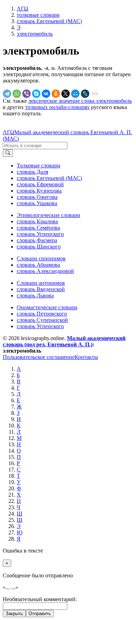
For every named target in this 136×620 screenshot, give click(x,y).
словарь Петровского (42, 314)
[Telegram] (7, 93)
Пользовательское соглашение (39, 357)
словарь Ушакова (37, 203)
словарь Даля (32, 172)
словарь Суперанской (42, 320)
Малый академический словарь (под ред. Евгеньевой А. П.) (64, 341)
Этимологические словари (48, 215)
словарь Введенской (41, 289)
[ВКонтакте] (46, 93)
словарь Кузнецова (39, 191)
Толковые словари (38, 165)
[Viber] (26, 93)
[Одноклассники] (56, 93)
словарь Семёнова (38, 228)
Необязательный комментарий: (40, 599)
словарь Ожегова (37, 197)
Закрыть (14, 613)
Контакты (86, 357)
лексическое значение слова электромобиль (80, 101)
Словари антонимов (41, 283)
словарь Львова (35, 295)
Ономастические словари (47, 307)
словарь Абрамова (38, 265)
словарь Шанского (39, 247)
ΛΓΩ (8, 132)
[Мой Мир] (75, 93)
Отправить (40, 613)
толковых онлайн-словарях (57, 107)
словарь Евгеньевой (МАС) (49, 178)
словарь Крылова (37, 221)
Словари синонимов (41, 258)
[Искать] (8, 153)
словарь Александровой (45, 271)
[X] (65, 93)
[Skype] (36, 93)
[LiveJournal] (85, 93)
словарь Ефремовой (40, 184)
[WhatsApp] (17, 93)
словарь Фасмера (37, 240)
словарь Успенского (40, 234)
